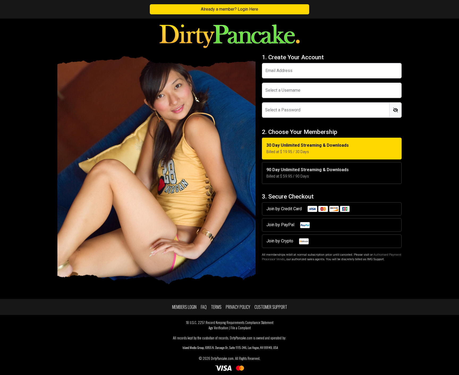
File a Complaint (241, 327)
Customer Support (270, 307)
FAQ (204, 307)
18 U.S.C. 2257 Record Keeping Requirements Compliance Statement (229, 322)
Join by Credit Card (284, 208)
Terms (216, 307)
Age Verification (218, 327)
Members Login (184, 307)
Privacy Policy (238, 307)
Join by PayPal (280, 224)
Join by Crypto (280, 240)
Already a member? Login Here (229, 9)
